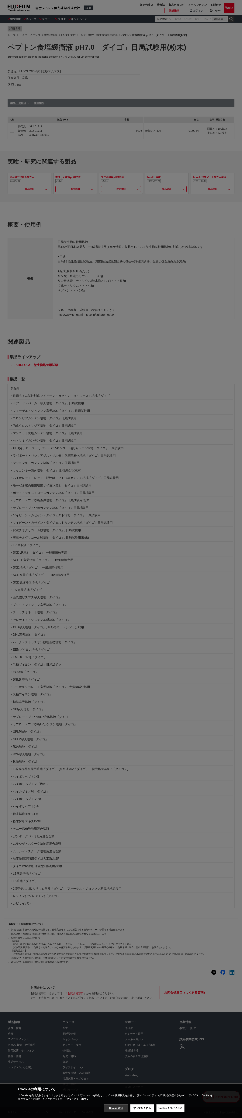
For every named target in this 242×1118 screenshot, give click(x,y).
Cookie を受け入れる (170, 1108)
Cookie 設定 (116, 1108)
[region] (121, 1100)
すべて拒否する (142, 1108)
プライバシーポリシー (79, 1099)
